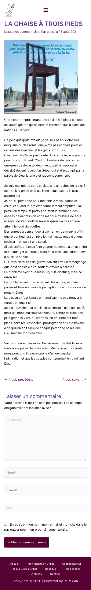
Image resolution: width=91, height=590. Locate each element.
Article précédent (19, 379)
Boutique (50, 568)
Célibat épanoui (71, 563)
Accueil (14, 563)
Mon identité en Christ (41, 563)
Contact (55, 573)
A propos (36, 573)
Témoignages (72, 568)
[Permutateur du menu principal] (45, 10)
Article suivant (74, 379)
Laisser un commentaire (21, 32)
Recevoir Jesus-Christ (24, 568)
